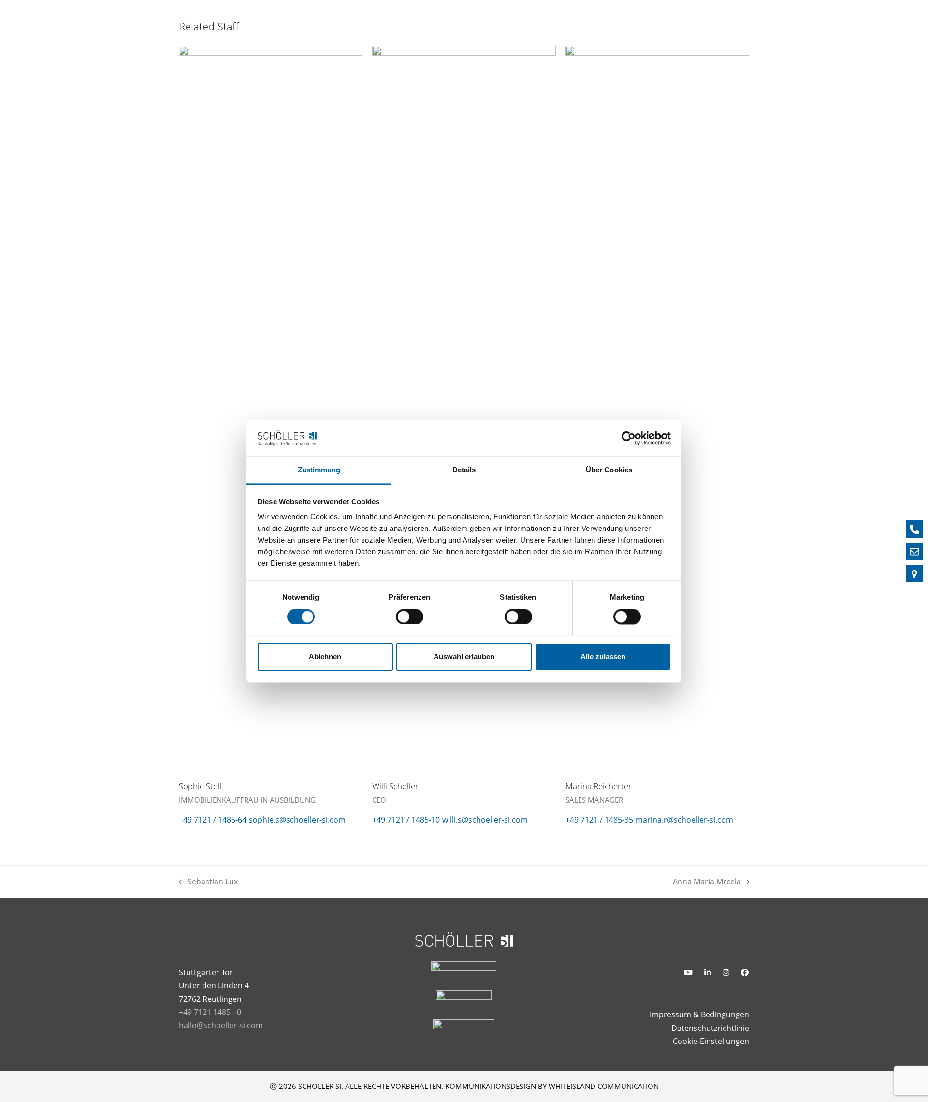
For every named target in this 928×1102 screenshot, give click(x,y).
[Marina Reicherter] (657, 407)
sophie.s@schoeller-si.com (297, 819)
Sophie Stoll (200, 786)
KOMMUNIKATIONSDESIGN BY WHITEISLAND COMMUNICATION (552, 1086)
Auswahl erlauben (464, 657)
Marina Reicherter (599, 786)
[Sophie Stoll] (270, 407)
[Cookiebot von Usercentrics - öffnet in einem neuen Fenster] (628, 438)
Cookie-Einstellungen (711, 1041)
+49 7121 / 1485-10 (406, 819)
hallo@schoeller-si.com (221, 1025)
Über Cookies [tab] (609, 470)
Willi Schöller (395, 786)
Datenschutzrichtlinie (710, 1028)
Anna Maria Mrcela (707, 882)
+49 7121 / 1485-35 (599, 819)
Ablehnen (325, 657)
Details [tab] (464, 470)
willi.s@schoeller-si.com (485, 819)
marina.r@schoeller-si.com (684, 819)
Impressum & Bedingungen (699, 1014)
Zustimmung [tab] (319, 470)
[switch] (409, 616)
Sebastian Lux (208, 882)
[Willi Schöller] (464, 407)
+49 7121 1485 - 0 (210, 1012)
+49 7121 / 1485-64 (212, 819)
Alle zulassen (602, 657)
